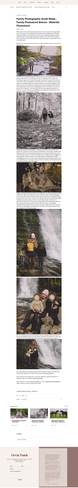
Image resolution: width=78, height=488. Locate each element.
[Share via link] (26, 395)
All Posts (12, 7)
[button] (66, 7)
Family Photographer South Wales (24, 391)
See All (66, 406)
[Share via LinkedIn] (23, 395)
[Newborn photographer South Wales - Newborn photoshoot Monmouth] (39, 413)
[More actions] (61, 15)
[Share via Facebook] (17, 395)
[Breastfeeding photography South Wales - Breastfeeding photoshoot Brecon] (19, 413)
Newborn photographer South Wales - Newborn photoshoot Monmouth (38, 421)
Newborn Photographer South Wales (42, 7)
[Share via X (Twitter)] (20, 395)
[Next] (64, 467)
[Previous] (42, 467)
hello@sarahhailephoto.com (20, 460)
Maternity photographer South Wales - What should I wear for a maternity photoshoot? (58, 421)
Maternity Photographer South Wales (24, 7)
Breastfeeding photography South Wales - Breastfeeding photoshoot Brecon (19, 421)
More (53, 7)
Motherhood (34, 391)
